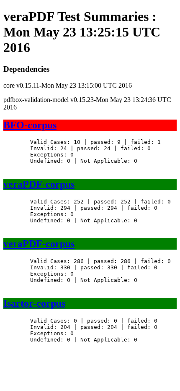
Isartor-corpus (34, 303)
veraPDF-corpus (39, 184)
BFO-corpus (30, 125)
